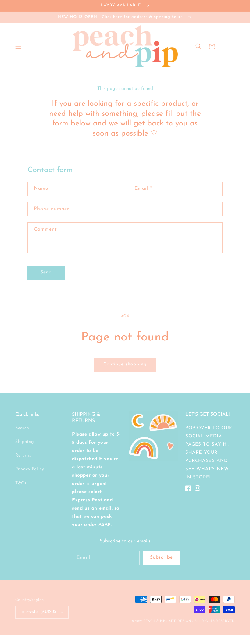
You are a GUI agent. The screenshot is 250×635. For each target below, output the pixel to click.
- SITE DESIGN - (180, 621)
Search (22, 428)
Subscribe (161, 557)
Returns (23, 455)
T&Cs (20, 483)
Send (46, 272)
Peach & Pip (154, 621)
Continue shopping (125, 364)
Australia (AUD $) (39, 612)
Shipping (24, 441)
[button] (18, 46)
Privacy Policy (29, 469)
